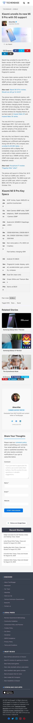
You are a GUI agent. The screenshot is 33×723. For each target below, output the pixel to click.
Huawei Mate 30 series (10, 116)
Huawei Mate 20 (19, 114)
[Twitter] (13, 719)
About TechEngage (9, 582)
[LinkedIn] (16, 719)
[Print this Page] (11, 53)
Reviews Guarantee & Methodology (14, 617)
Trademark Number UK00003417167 (13, 710)
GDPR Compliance (9, 638)
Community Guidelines (11, 621)
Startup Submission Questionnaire (14, 599)
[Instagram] (20, 719)
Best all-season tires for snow (13, 674)
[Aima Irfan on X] (12, 421)
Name (6, 483)
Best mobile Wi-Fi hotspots (12, 677)
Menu (28, 3)
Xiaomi (19, 303)
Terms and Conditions (10, 645)
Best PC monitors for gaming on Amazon (16, 660)
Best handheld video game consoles (15, 670)
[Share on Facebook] (16, 50)
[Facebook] (9, 719)
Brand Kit (7, 602)
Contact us (7, 606)
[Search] (24, 3)
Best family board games (11, 663)
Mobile (12, 298)
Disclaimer (7, 635)
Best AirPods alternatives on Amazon (15, 657)
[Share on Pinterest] (27, 50)
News (12, 303)
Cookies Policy (8, 628)
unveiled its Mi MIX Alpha (10, 146)
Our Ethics (7, 631)
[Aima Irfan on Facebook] (16, 421)
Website (6, 500)
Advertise (7, 592)
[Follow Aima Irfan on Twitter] (16, 22)
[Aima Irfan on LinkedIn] (20, 421)
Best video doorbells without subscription (16, 667)
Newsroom (7, 585)
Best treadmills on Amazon (12, 680)
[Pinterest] (24, 719)
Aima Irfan (16, 407)
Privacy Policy (8, 641)
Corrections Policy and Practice (13, 624)
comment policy (21, 442)
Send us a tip (8, 596)
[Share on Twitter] (21, 50)
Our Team (7, 589)
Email (6, 492)
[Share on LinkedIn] (5, 53)
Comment (7, 462)
